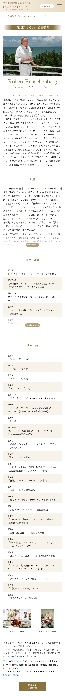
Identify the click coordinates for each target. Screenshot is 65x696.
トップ (6, 16)
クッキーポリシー (13, 656)
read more (31, 245)
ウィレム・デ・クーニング (20, 218)
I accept (32, 686)
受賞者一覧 (16, 16)
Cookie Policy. (11, 674)
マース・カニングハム (24, 134)
